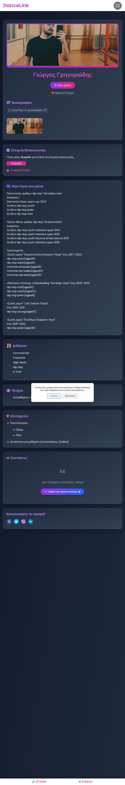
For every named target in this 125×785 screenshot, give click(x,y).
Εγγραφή (41, 781)
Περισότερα (70, 396)
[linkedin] (30, 522)
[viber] (23, 522)
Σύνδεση (87, 781)
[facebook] (9, 522)
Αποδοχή (54, 396)
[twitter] (16, 522)
